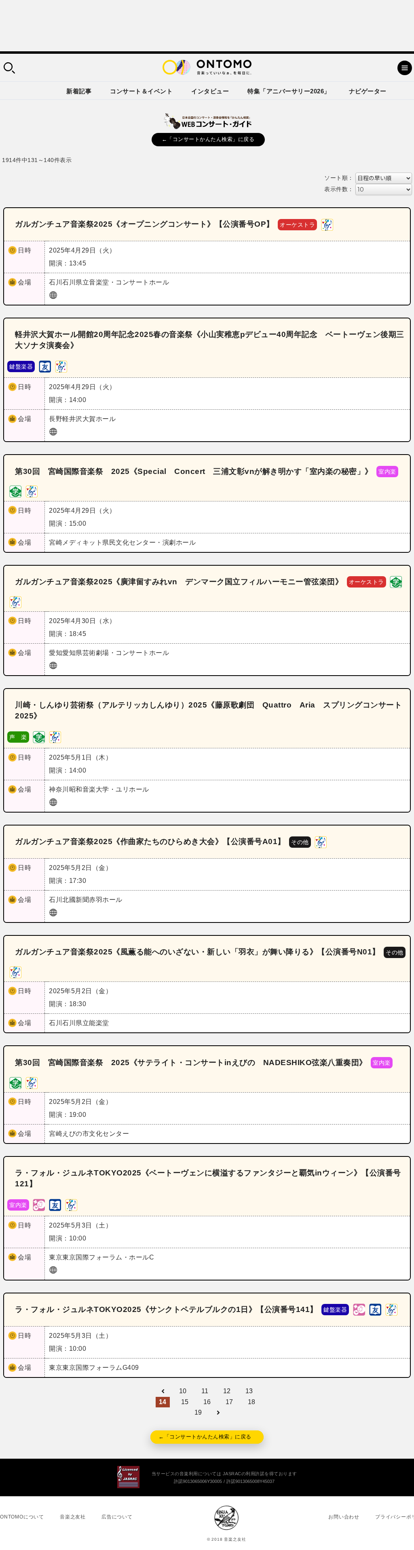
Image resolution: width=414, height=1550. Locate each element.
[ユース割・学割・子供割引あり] (15, 491)
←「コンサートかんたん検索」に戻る (208, 139)
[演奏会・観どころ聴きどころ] (45, 366)
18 (252, 1401)
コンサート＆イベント (141, 91)
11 (205, 1391)
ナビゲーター (368, 91)
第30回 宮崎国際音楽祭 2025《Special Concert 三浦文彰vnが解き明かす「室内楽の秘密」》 (194, 471)
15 (185, 1401)
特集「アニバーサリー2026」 (288, 91)
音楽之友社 (73, 1517)
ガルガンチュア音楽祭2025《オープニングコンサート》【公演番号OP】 (144, 224)
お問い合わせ (343, 1517)
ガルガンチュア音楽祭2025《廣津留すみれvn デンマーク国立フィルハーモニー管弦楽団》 (179, 581)
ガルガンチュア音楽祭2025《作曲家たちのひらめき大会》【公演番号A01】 (150, 841)
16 (207, 1401)
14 (163, 1401)
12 (227, 1391)
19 (198, 1412)
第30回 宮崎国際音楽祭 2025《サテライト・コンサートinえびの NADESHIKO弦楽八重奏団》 (191, 1062)
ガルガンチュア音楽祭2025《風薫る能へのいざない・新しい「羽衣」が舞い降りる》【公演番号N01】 (197, 952)
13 (249, 1391)
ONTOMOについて (22, 1517)
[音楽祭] (327, 224)
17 (229, 1401)
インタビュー (210, 91)
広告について (117, 1517)
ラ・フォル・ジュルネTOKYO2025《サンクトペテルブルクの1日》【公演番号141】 (166, 1309)
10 (183, 1391)
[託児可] (39, 1204)
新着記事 (78, 91)
